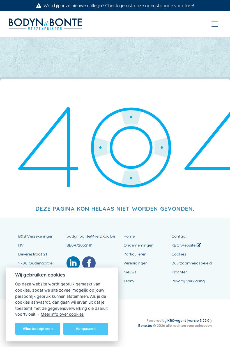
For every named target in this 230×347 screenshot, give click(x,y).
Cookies (178, 254)
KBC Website (184, 245)
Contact (179, 236)
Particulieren (134, 254)
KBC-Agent (176, 320)
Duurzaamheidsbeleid (191, 263)
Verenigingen (135, 263)
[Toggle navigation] (214, 24)
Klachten (179, 272)
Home (129, 236)
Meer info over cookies (62, 314)
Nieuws (130, 272)
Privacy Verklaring (188, 280)
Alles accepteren (38, 328)
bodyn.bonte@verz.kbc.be (90, 236)
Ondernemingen (138, 245)
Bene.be (145, 325)
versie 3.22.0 (199, 320)
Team (128, 280)
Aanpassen (86, 328)
